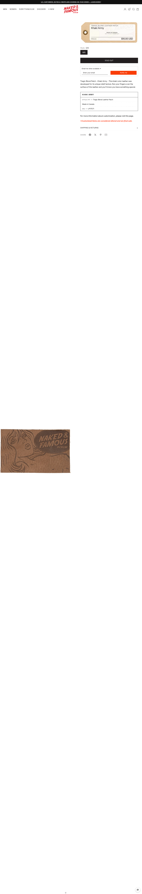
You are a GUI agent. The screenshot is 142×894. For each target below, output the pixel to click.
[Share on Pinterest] (100, 134)
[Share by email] (106, 134)
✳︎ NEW (51, 9)
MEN (5, 9)
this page (129, 116)
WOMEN (13, 9)
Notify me (123, 73)
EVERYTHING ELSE (26, 9)
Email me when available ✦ (91, 68)
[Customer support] (137, 889)
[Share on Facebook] (90, 134)
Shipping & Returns (89, 128)
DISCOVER (41, 9)
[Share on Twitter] (95, 134)
